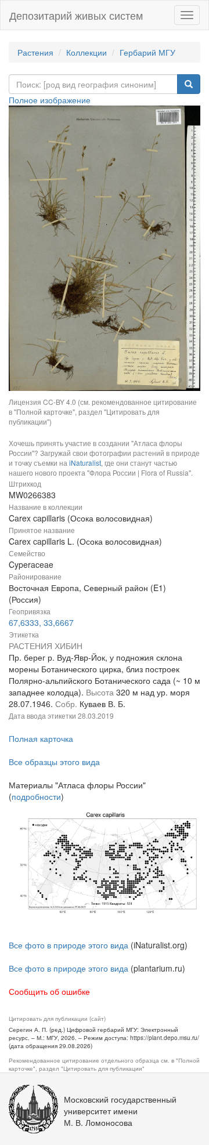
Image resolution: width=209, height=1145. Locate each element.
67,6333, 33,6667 (41, 622)
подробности (36, 796)
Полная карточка (41, 738)
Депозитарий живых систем (76, 15)
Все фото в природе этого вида (68, 945)
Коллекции (86, 52)
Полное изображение (50, 100)
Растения (35, 52)
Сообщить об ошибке (49, 991)
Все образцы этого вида (54, 761)
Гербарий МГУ (147, 52)
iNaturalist (85, 463)
